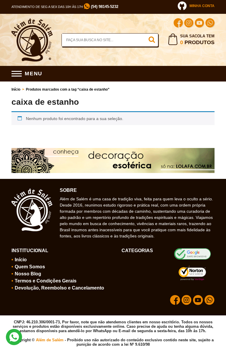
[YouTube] (199, 23)
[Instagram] (188, 23)
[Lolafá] (113, 150)
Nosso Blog (28, 273)
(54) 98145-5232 (104, 6)
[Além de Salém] (32, 20)
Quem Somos (30, 266)
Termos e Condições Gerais (46, 280)
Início (15, 89)
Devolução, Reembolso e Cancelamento (59, 287)
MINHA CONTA (202, 6)
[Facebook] (178, 23)
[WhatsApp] (210, 23)
